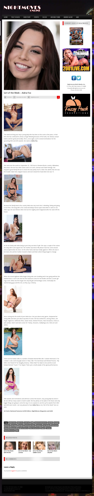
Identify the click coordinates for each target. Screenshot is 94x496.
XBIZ (17, 430)
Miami (6, 428)
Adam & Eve (12, 422)
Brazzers (7, 425)
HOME (6, 17)
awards (50, 422)
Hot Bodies (46, 425)
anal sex (26, 422)
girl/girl (21, 425)
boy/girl (56, 422)
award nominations (41, 422)
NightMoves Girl (35, 97)
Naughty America (22, 428)
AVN (32, 422)
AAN (77, 17)
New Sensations (34, 428)
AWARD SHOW (68, 17)
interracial (54, 425)
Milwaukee (12, 428)
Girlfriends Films (30, 425)
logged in (13, 471)
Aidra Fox (20, 422)
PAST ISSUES (15, 17)
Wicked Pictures (9, 430)
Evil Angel (14, 425)
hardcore (39, 425)
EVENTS (36, 17)
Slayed (43, 428)
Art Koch (9, 97)
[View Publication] (76, 36)
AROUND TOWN (55, 17)
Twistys (48, 428)
